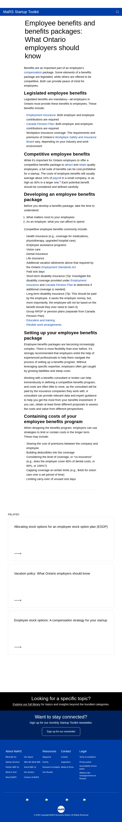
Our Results (48, 772)
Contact (66, 751)
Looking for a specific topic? (61, 698)
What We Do (11, 757)
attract (69, 164)
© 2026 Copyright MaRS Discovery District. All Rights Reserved (61, 815)
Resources (49, 751)
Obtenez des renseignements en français (87, 776)
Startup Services (13, 762)
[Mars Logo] (61, 809)
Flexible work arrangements (43, 324)
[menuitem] (15, 757)
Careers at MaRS (31, 777)
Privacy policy (85, 762)
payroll (57, 178)
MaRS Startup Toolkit (21, 12)
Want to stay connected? (61, 716)
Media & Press (67, 767)
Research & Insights (51, 767)
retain (82, 164)
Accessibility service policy (88, 767)
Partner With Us (12, 767)
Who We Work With (32, 762)
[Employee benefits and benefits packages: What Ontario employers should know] (82, 494)
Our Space (28, 757)
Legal (82, 751)
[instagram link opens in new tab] (53, 800)
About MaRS (14, 751)
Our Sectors (29, 772)
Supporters (66, 762)
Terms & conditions (87, 757)
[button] (117, 11)
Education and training (40, 320)
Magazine (47, 757)
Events (45, 762)
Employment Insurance (41, 115)
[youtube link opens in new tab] (89, 800)
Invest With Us (30, 767)
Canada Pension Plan (40, 124)
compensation (33, 72)
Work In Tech (11, 772)
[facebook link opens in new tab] (33, 800)
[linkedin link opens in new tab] (72, 800)
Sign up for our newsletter (61, 731)
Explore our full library (26, 704)
